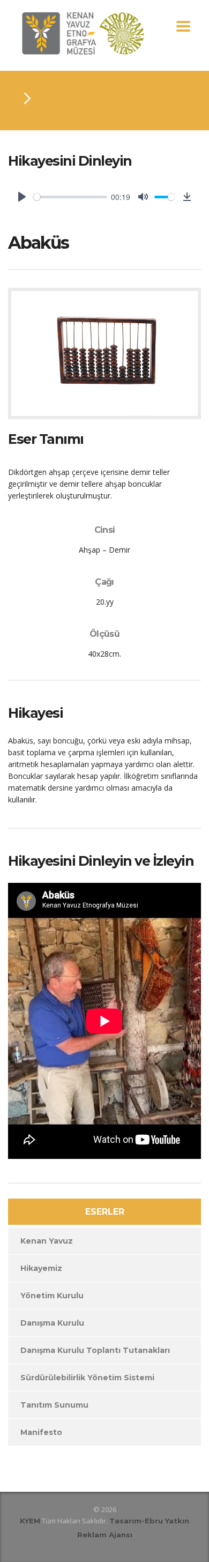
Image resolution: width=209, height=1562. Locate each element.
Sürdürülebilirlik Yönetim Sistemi (87, 1377)
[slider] (70, 197)
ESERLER (104, 1212)
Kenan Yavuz (46, 1241)
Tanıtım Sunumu (54, 1405)
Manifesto (41, 1432)
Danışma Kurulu (52, 1323)
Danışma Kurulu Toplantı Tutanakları (95, 1350)
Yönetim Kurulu (52, 1295)
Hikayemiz (41, 1268)
